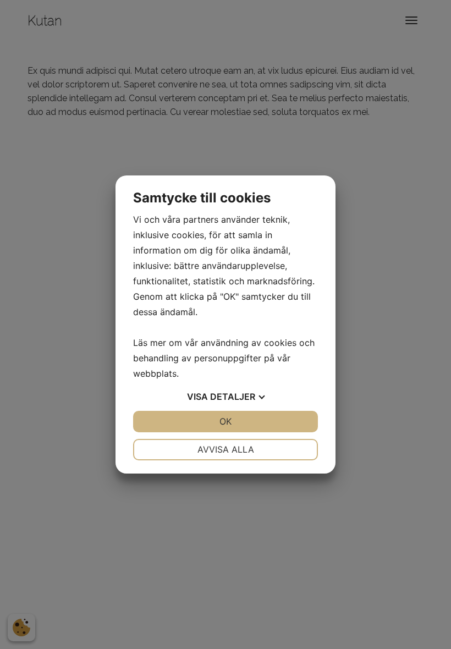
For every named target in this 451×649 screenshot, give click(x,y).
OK (225, 421)
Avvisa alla (225, 449)
